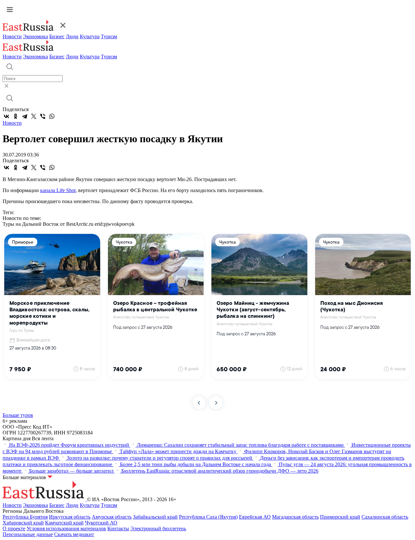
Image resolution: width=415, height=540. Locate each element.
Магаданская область (295, 517)
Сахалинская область (385, 517)
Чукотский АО (101, 522)
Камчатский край (64, 522)
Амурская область (112, 517)
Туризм (109, 36)
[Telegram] (25, 116)
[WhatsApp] (52, 116)
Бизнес (57, 36)
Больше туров (18, 415)
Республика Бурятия (25, 517)
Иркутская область (69, 517)
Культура (90, 36)
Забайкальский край (155, 517)
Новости (12, 36)
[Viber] (43, 116)
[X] (34, 116)
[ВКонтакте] (6, 116)
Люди (72, 36)
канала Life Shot (58, 190)
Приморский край (340, 517)
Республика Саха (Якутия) (208, 517)
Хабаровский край (23, 522)
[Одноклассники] (15, 116)
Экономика (35, 36)
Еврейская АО (255, 517)
